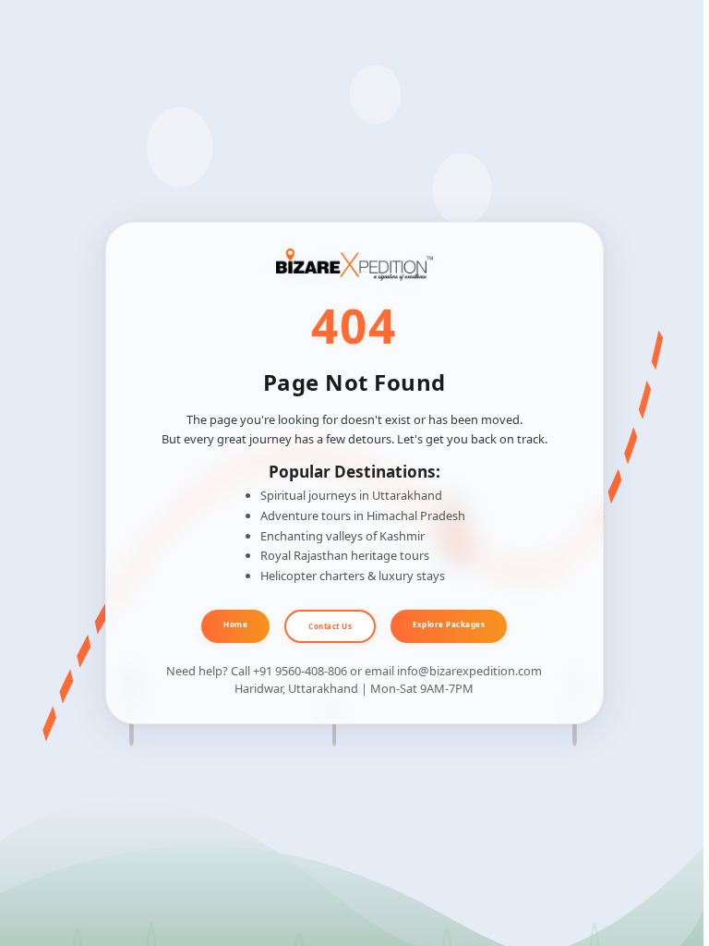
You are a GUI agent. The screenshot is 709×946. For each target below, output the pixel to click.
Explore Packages (449, 624)
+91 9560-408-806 (300, 670)
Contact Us (330, 626)
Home (235, 624)
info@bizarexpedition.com (469, 670)
